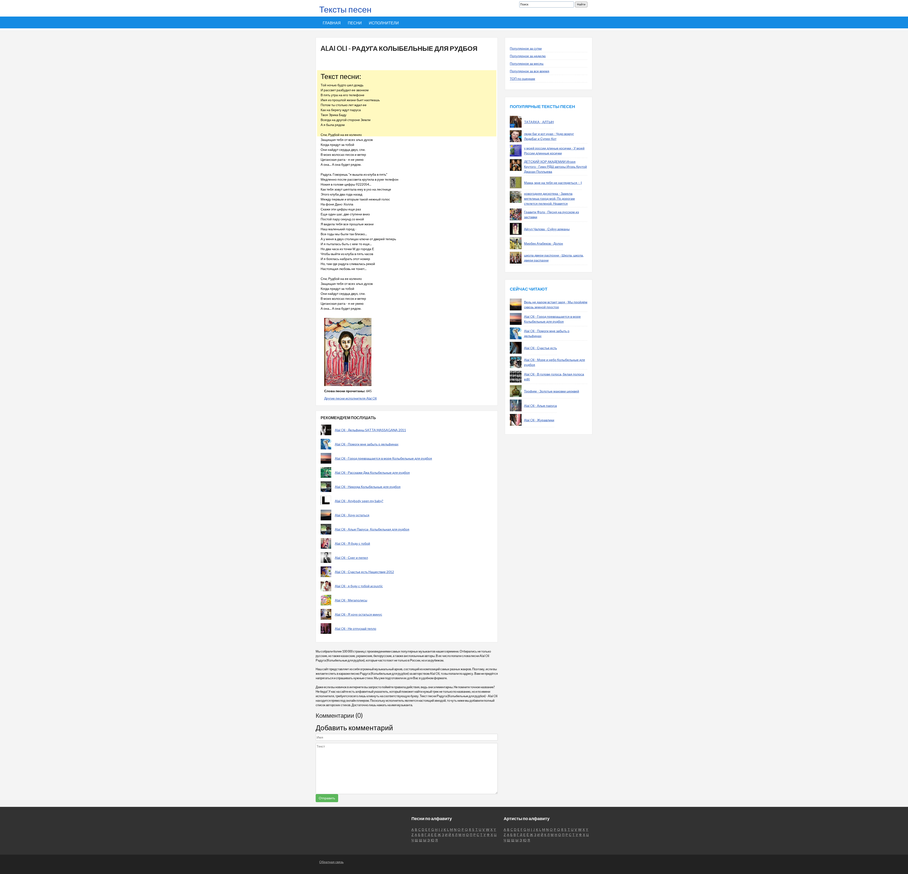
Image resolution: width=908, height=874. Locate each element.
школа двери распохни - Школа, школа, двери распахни (554, 257)
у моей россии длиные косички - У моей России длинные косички (554, 150)
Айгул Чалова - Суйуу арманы (547, 229)
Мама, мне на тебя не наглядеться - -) (553, 183)
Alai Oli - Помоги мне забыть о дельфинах (366, 444)
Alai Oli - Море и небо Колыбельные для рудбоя (554, 362)
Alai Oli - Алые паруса (540, 406)
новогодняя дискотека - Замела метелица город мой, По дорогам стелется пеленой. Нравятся (549, 198)
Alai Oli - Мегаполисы (351, 600)
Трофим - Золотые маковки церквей (551, 391)
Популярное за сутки (526, 48)
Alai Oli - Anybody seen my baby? (359, 501)
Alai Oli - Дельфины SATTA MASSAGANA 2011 (370, 430)
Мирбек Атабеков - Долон (543, 243)
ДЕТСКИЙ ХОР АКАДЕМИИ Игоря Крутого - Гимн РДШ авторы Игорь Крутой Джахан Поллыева (555, 167)
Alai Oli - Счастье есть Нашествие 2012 (364, 572)
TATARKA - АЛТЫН (539, 122)
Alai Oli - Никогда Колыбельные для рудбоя (368, 487)
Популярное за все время (529, 71)
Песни (355, 23)
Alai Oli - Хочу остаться (352, 515)
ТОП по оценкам (522, 79)
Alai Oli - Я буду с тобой (352, 543)
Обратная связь (331, 862)
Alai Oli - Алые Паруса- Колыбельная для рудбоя (372, 529)
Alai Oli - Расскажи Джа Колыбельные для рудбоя (372, 472)
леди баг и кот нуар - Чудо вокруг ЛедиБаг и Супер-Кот (549, 136)
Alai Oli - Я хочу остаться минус (358, 614)
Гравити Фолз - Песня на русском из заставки (551, 214)
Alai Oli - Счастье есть (540, 348)
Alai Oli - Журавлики (539, 420)
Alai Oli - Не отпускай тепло (355, 628)
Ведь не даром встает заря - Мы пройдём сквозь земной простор (555, 304)
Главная (332, 23)
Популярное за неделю (528, 56)
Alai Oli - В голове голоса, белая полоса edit (554, 376)
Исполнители (384, 23)
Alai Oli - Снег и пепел (351, 558)
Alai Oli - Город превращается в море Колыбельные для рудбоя (383, 458)
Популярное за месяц (526, 63)
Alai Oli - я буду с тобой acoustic (359, 586)
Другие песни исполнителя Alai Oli (350, 398)
